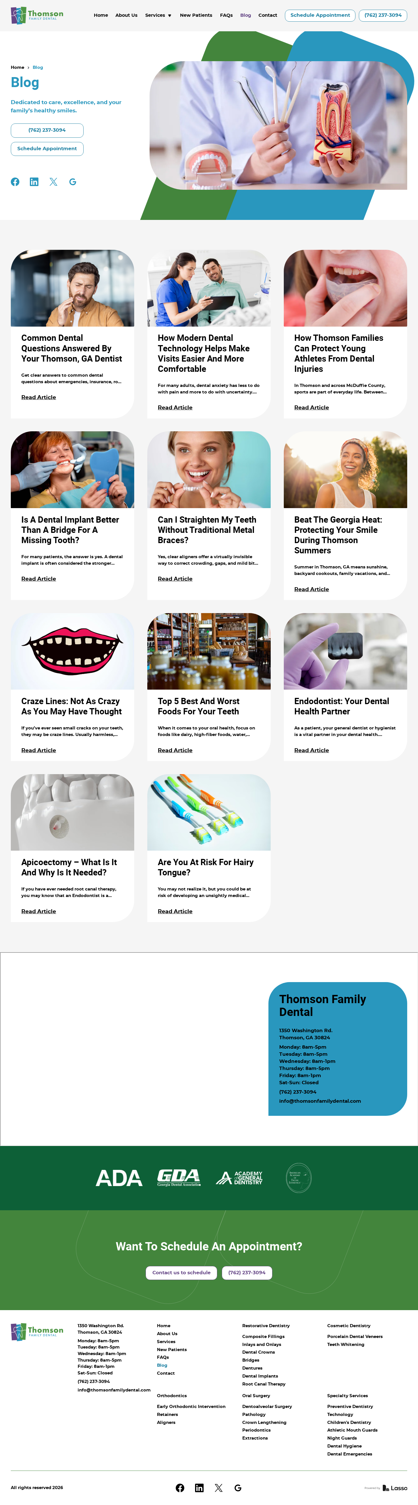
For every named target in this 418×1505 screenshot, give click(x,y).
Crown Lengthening (264, 1423)
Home (101, 15)
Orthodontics (172, 1396)
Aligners (166, 1423)
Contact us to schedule (181, 1273)
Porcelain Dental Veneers (355, 1337)
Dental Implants (260, 1376)
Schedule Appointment (320, 15)
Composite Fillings (263, 1337)
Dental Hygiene (344, 1446)
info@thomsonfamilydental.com (320, 1101)
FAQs (226, 15)
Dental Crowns (258, 1352)
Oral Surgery (256, 1396)
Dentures (252, 1368)
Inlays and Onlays (261, 1345)
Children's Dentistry (349, 1423)
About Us (126, 15)
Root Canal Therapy (263, 1384)
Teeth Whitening (346, 1345)
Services (166, 1342)
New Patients (196, 15)
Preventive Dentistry (350, 1407)
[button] (159, 15)
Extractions (255, 1438)
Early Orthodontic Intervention (191, 1407)
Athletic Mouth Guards (352, 1430)
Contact (267, 15)
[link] (37, 16)
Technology (340, 1415)
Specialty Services (347, 1396)
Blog (245, 15)
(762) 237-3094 (383, 15)
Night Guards (342, 1438)
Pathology (254, 1415)
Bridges (250, 1360)
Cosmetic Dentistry (349, 1326)
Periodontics (256, 1430)
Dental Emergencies (349, 1454)
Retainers (167, 1415)
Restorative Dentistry (266, 1326)
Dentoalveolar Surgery (267, 1407)
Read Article (38, 397)
